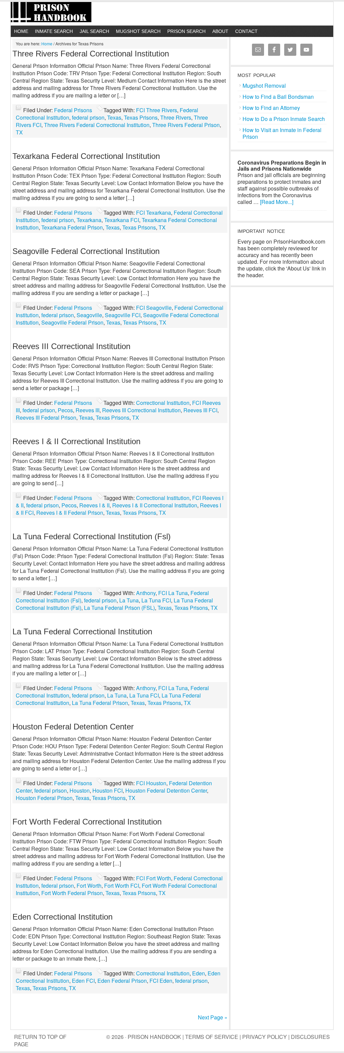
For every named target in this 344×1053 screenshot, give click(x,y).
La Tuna (129, 600)
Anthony (146, 593)
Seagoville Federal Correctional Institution (86, 251)
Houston (80, 790)
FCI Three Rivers (156, 110)
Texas (114, 117)
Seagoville (89, 315)
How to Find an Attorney (271, 108)
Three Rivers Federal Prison (186, 125)
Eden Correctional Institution (62, 916)
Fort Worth (89, 885)
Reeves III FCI (200, 410)
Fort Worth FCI (121, 885)
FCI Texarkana (153, 212)
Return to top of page (40, 1040)
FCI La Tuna (173, 593)
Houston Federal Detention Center (73, 726)
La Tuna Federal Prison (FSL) (119, 608)
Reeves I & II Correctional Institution (76, 441)
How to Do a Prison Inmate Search (284, 119)
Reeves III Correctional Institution (71, 346)
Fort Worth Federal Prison (72, 893)
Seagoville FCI (122, 315)
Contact (246, 31)
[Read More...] (276, 202)
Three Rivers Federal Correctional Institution (90, 53)
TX (19, 132)
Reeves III (87, 410)
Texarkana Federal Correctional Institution (86, 156)
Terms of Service (211, 1037)
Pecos (65, 410)
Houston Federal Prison (44, 798)
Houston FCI (107, 790)
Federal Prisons (73, 110)
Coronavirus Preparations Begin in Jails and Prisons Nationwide (282, 165)
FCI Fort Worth (153, 878)
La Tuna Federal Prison (100, 703)
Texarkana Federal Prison (72, 227)
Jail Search (94, 31)
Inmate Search (54, 31)
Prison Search (186, 31)
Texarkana (89, 220)
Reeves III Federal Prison (46, 417)
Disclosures (310, 1037)
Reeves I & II (94, 505)
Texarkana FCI (121, 220)
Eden (198, 973)
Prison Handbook (172, 14)
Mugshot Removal (264, 85)
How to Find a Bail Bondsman (278, 96)
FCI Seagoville (154, 307)
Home (21, 31)
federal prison (88, 117)
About (220, 31)
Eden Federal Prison (122, 980)
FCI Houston (151, 783)
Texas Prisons (141, 117)
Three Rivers (175, 117)
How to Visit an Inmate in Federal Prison (282, 133)
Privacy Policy (264, 1037)
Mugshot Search (138, 31)
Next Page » (212, 1017)
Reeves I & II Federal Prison (69, 512)
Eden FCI (83, 980)
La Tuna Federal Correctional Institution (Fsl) (91, 536)
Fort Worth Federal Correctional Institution (87, 821)
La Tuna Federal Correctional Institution (82, 631)
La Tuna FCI (156, 600)
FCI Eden (160, 980)
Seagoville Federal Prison (72, 322)
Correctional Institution (162, 403)
